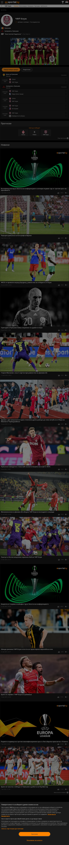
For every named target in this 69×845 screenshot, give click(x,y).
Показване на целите (34, 840)
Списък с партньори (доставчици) (12, 828)
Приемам (34, 834)
